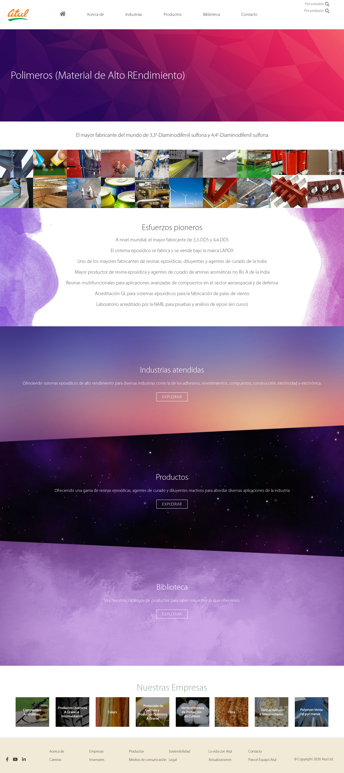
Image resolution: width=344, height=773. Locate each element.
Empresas (96, 752)
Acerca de (56, 752)
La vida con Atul (220, 752)
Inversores (96, 760)
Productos (136, 752)
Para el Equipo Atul (262, 760)
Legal (173, 760)
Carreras (55, 760)
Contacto (255, 752)
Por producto (314, 11)
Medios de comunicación (148, 760)
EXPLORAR (172, 397)
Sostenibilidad (179, 752)
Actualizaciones (220, 760)
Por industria (314, 4)
